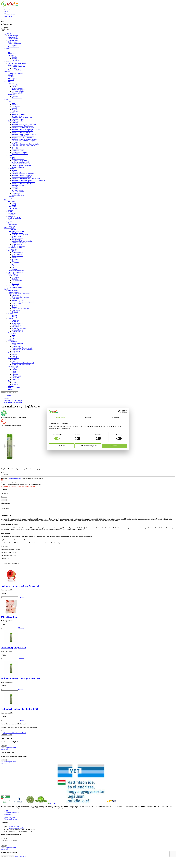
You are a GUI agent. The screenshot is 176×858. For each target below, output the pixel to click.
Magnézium (11, 216)
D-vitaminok (11, 226)
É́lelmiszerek (15, 284)
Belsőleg (14, 58)
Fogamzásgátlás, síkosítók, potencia (22, 348)
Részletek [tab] (88, 417)
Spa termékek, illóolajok (15, 247)
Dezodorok (15, 142)
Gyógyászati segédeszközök (16, 231)
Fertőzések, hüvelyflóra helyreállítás (22, 349)
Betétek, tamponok (17, 343)
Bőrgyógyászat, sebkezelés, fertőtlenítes (19, 294)
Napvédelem (15, 262)
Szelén (10, 223)
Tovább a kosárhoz (19, 856)
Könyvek (10, 386)
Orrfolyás (11, 76)
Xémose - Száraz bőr (18, 167)
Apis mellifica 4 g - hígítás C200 (13, 402)
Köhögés (10, 75)
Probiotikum (15, 326)
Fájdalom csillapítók (17, 93)
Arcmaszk (15, 170)
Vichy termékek (12, 168)
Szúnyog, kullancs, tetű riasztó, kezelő (23, 302)
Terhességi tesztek (17, 346)
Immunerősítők (12, 224)
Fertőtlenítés (15, 298)
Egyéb (6, 289)
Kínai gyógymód (13, 274)
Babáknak (11, 83)
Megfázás (7, 71)
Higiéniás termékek (17, 300)
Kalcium (10, 210)
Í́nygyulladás (15, 368)
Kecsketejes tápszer (17, 88)
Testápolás (15, 111)
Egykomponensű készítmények (17, 63)
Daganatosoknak (13, 285)
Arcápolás (15, 104)
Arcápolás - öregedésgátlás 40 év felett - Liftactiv (26, 178)
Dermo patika (8, 99)
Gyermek (14, 108)
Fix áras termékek (13, 40)
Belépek (3, 745)
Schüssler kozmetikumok (19, 66)
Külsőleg (14, 315)
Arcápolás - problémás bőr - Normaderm (23, 182)
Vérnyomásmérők (17, 244)
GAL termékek (12, 208)
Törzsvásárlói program (10, 819)
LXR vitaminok (12, 45)
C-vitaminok (11, 215)
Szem (13, 335)
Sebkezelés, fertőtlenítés (19, 242)
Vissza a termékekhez (7, 856)
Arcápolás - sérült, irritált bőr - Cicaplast (23, 140)
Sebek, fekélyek (16, 303)
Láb (13, 266)
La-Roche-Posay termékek (15, 121)
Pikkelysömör (16, 310)
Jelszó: (3, 842)
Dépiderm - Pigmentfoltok (19, 160)
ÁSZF (6, 811)
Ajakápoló (15, 259)
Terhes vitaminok (17, 98)
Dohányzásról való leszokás (16, 270)
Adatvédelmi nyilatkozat (11, 812)
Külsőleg (14, 57)
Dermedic (11, 196)
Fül (13, 338)
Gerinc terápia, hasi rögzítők (20, 234)
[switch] (77, 438)
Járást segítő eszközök (18, 239)
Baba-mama (7, 81)
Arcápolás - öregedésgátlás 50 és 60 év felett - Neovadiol (28, 180)
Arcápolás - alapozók (18, 185)
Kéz (13, 264)
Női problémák (12, 341)
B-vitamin (11, 211)
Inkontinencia (16, 351)
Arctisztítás (15, 122)
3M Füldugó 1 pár (9, 617)
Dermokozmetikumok (14, 43)
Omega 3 (10, 221)
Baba (13, 157)
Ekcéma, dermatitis (17, 256)
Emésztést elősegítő (17, 331)
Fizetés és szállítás (9, 817)
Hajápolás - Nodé (17, 116)
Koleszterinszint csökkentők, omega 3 (23, 363)
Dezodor (14, 269)
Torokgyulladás (12, 78)
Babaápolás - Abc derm (18, 114)
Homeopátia (7, 62)
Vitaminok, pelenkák (18, 91)
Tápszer (14, 86)
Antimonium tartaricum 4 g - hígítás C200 (20, 678)
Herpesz (14, 307)
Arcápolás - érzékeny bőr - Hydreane (22, 126)
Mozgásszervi (12, 55)
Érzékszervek (12, 333)
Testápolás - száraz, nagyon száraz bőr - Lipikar (25, 144)
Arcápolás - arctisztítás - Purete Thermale (23, 173)
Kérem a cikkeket (6, 734)
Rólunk (6, 11)
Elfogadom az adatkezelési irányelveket (14, 733)
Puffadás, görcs (16, 325)
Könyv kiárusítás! (13, 38)
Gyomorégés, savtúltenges (19, 328)
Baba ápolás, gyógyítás (18, 89)
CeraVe (10, 198)
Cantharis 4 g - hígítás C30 (13, 647)
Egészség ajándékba (14, 387)
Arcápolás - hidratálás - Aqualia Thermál (23, 175)
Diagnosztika (12, 229)
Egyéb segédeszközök (18, 246)
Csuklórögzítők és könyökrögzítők (22, 241)
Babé (9, 101)
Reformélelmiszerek (14, 249)
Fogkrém (14, 369)
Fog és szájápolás (13, 366)
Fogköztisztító (16, 379)
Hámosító (14, 305)
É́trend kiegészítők (17, 280)
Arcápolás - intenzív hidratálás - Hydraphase (24, 134)
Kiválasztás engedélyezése (88, 446)
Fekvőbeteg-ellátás (17, 233)
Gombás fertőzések (17, 252)
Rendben (114, 446)
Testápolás (15, 85)
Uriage (10, 155)
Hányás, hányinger (17, 323)
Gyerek (14, 205)
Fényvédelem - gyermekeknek (20, 152)
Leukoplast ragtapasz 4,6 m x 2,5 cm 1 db (20, 586)
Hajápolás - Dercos (17, 190)
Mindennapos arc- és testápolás (21, 164)
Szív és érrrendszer (13, 358)
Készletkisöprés (12, 37)
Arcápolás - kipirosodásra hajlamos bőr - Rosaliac (26, 129)
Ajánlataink (7, 34)
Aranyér (14, 359)
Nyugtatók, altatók (13, 292)
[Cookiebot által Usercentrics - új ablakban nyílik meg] (119, 411)
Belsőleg (14, 317)
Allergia (10, 313)
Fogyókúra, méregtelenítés (15, 272)
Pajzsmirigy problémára (15, 287)
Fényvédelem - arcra (18, 149)
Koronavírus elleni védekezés (20, 297)
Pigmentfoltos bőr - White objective (22, 117)
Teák (13, 282)
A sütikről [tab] (115, 417)
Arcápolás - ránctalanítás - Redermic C (23, 136)
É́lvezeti (14, 382)
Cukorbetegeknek (13, 275)
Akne (13, 103)
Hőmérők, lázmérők (17, 238)
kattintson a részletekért (29, 486)
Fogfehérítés (15, 377)
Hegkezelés (15, 312)
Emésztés (10, 318)
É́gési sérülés (15, 295)
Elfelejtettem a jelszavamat (8, 747)
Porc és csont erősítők (14, 218)
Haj (13, 261)
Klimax (14, 345)
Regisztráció (4, 749)
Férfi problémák (12, 353)
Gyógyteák (15, 384)
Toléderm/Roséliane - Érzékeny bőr (22, 165)
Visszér (14, 361)
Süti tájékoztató (8, 814)
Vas (9, 219)
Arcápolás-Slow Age (18, 195)
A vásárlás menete (9, 15)
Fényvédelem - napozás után (20, 154)
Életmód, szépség (9, 228)
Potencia (14, 356)
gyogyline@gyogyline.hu (16, 828)
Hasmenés (15, 321)
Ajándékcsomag (16, 172)
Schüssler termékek (13, 42)
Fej (9, 50)
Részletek (21, 597)
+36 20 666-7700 (14, 826)
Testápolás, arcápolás (18, 119)
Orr (13, 336)
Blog (5, 13)
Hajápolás (15, 109)
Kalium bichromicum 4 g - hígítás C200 (19, 709)
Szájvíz (14, 371)
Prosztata (14, 354)
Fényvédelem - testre (18, 150)
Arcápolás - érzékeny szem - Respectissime (24, 124)
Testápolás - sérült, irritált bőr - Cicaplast (23, 145)
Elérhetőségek (8, 16)
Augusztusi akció (13, 35)
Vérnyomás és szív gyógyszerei (21, 364)
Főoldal (6, 399)
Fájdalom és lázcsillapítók (15, 73)
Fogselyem (15, 374)
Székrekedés (15, 320)
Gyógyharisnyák (16, 236)
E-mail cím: (4, 838)
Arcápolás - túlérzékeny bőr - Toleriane (23, 127)
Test (13, 267)
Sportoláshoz (15, 60)
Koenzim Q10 (12, 213)
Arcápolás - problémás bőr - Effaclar (22, 131)
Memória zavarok (13, 290)
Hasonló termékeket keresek (15, 478)
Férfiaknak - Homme (18, 191)
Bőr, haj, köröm (12, 251)
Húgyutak (11, 340)
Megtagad (61, 446)
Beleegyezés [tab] (60, 417)
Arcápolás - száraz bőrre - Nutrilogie (22, 183)
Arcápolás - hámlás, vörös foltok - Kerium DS (25, 139)
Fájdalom (7, 48)
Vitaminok (11, 80)
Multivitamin (11, 201)
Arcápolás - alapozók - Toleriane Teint (23, 137)
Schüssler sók (16, 68)
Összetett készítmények (15, 70)
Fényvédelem (16, 106)
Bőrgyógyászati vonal (18, 159)
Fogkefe (14, 372)
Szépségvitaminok (17, 254)
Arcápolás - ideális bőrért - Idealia (21, 177)
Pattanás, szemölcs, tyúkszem (20, 308)
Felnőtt (14, 203)
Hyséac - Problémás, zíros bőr (20, 162)
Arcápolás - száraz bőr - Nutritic (21, 132)
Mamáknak (11, 94)
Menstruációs (12, 53)
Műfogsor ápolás (16, 376)
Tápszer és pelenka (13, 47)
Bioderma (11, 113)
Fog (9, 52)
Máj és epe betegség (17, 330)
